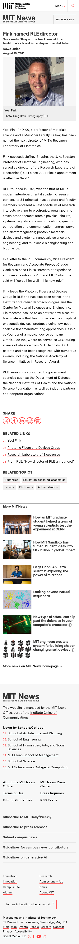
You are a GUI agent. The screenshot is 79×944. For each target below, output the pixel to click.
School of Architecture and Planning (35, 733)
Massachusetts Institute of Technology (30, 917)
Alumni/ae (11, 480)
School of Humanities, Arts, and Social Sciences (36, 747)
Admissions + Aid (51, 881)
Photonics (26, 487)
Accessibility (23, 931)
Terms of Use (13, 793)
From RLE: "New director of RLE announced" (40, 461)
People (34, 927)
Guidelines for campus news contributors (35, 847)
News (43, 887)
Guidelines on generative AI (25, 857)
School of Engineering (24, 739)
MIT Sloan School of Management (33, 755)
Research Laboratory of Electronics (33, 454)
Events (23, 927)
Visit (6, 927)
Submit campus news (20, 837)
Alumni (7, 892)
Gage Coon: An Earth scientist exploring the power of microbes (50, 571)
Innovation (10, 881)
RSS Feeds (48, 800)
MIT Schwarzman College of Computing (37, 767)
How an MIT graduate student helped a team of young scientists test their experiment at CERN (53, 523)
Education (9, 876)
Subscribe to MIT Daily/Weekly (27, 817)
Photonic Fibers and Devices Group (33, 448)
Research (46, 876)
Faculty (9, 487)
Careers (46, 927)
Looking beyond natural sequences (51, 594)
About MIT (47, 892)
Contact (58, 927)
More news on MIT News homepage (31, 666)
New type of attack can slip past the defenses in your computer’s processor (54, 621)
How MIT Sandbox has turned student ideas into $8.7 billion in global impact (54, 546)
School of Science (21, 761)
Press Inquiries (52, 793)
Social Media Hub (14, 936)
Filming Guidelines (17, 800)
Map (14, 927)
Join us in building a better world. (28, 904)
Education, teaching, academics (44, 480)
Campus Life (11, 887)
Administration (48, 487)
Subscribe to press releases (25, 827)
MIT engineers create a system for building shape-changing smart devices (54, 645)
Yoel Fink (14, 440)
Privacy (8, 931)
